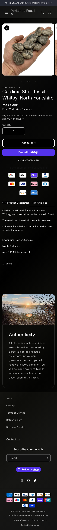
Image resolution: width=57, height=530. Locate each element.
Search (10, 398)
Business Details (15, 427)
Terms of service (21, 520)
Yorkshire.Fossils (27, 511)
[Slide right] (35, 81)
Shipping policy (39, 520)
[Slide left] (21, 81)
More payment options (28, 160)
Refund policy (14, 420)
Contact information (30, 525)
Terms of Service (15, 412)
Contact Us (13, 439)
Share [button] (9, 263)
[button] (6, 12)
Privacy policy (41, 515)
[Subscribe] (47, 458)
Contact (10, 405)
